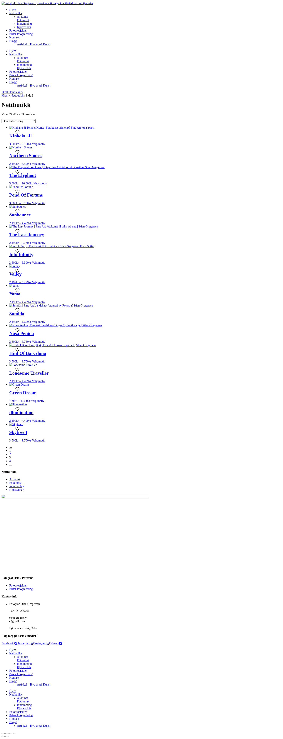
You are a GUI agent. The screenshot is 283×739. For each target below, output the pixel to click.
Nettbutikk (15, 13)
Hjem (12, 9)
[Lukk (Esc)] (14, 733)
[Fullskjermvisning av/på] (6, 733)
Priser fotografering (21, 34)
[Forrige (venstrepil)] (3, 736)
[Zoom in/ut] (3, 733)
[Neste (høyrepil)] (6, 736)
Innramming (24, 23)
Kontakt (14, 37)
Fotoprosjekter (18, 30)
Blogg (13, 40)
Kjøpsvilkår (24, 27)
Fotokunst (23, 20)
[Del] (10, 733)
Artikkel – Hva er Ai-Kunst (33, 44)
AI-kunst (22, 16)
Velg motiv (38, 144)
